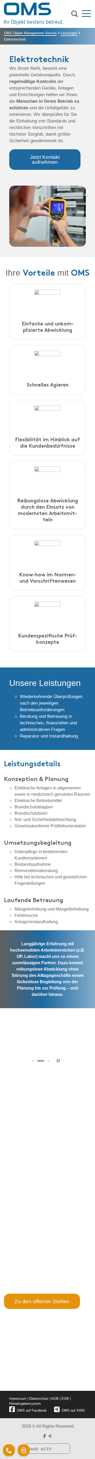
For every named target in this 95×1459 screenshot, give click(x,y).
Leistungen (69, 33)
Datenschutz (39, 1399)
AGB (55, 1399)
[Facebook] (44, 1436)
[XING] (50, 1436)
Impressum (17, 1399)
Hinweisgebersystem (25, 1404)
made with (41, 1449)
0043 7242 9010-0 (28, 1367)
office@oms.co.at (29, 1377)
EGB (65, 1399)
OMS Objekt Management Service (30, 33)
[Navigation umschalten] (86, 14)
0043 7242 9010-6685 (31, 1372)
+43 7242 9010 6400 (28, 1178)
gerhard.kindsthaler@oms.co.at (38, 1172)
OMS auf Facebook (32, 1410)
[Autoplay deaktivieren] (58, 1061)
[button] (33, 1061)
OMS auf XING (73, 1410)
